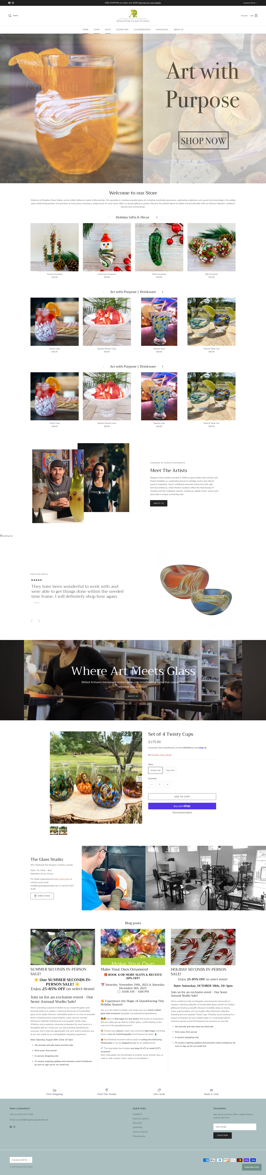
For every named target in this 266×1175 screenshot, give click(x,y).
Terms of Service (140, 1131)
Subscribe (222, 1135)
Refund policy (139, 1136)
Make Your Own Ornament (124, 969)
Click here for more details (149, 3)
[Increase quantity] (167, 784)
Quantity (152, 778)
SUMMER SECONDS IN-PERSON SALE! (58, 971)
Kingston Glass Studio (161, 755)
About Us (133, 696)
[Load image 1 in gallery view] (96, 777)
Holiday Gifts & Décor (133, 217)
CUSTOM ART (122, 29)
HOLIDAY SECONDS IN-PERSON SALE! (198, 971)
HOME (85, 29)
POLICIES (137, 1123)
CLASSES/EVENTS (142, 29)
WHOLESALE (162, 29)
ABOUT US (178, 29)
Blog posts (133, 923)
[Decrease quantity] (151, 784)
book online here (62, 879)
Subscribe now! (252, 1167)
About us (159, 503)
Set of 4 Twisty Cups (170, 734)
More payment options (182, 812)
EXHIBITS (137, 1114)
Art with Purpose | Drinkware (133, 292)
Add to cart (182, 796)
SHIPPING (137, 1127)
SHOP (96, 29)
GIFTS (107, 29)
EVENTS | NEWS (141, 1118)
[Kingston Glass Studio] (133, 16)
